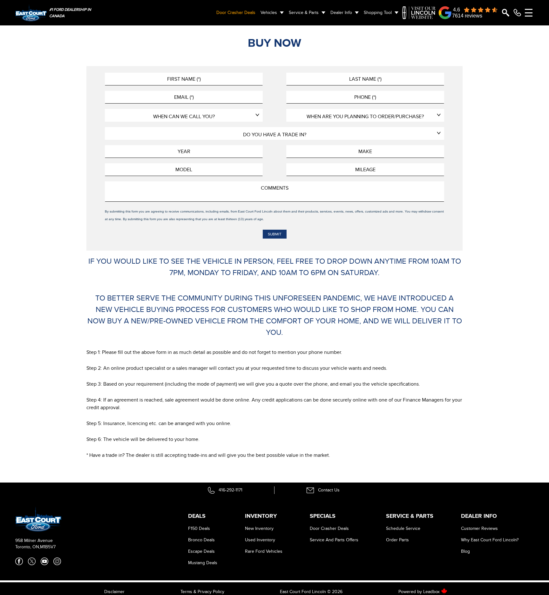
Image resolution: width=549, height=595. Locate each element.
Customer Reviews (479, 528)
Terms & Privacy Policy (202, 591)
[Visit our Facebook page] (19, 561)
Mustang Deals (202, 562)
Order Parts (397, 540)
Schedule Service (403, 528)
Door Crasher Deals (235, 12)
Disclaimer (114, 591)
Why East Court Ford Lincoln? (489, 540)
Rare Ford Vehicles (263, 551)
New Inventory (259, 528)
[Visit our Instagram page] (57, 561)
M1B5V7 (48, 547)
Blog (465, 551)
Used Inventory (260, 540)
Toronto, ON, (27, 547)
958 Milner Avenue (34, 540)
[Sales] (517, 12)
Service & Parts (304, 12)
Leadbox (432, 591)
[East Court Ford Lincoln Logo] (31, 12)
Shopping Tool (378, 12)
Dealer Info (341, 12)
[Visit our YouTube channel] (44, 561)
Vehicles (269, 12)
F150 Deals (199, 528)
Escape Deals (201, 551)
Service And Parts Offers (334, 540)
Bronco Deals (201, 540)
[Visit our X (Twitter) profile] (32, 561)
